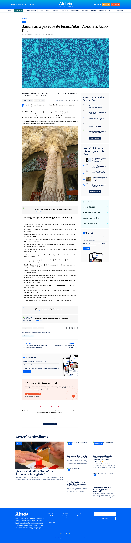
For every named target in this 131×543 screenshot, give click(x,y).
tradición (19, 443)
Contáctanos (79, 538)
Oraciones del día (91, 223)
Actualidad (93, 10)
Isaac (51, 280)
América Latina (119, 10)
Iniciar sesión (98, 4)
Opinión (48, 10)
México (110, 10)
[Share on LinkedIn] (69, 100)
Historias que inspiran (31, 10)
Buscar (32, 4)
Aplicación (64, 518)
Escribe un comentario (50, 424)
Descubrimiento (75, 10)
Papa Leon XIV (102, 10)
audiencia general (98, 443)
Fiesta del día (89, 207)
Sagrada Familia (38, 121)
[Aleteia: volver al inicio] (65, 3)
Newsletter (65, 516)
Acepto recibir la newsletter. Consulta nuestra (42, 368)
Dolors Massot (38, 34)
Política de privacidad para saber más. (51, 368)
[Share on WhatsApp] (77, 100)
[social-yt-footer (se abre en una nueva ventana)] (61, 533)
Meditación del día (91, 212)
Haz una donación (55, 538)
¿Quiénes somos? (64, 538)
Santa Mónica (70, 6)
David (25, 270)
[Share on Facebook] (66, 100)
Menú (9, 10)
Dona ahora (114, 4)
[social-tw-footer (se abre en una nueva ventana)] (67, 533)
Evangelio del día (91, 218)
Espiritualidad (65, 10)
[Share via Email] (74, 100)
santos (31, 335)
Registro (105, 4)
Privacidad (85, 538)
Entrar (54, 418)
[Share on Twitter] (72, 100)
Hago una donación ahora (32, 394)
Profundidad (55, 10)
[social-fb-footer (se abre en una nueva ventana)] (64, 533)
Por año (79, 516)
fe (69, 469)
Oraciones (17, 10)
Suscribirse (104, 514)
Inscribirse (26, 371)
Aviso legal (72, 538)
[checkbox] (23, 368)
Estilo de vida (85, 10)
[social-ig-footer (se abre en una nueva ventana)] (70, 533)
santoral (25, 335)
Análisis (41, 10)
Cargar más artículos (95, 138)
